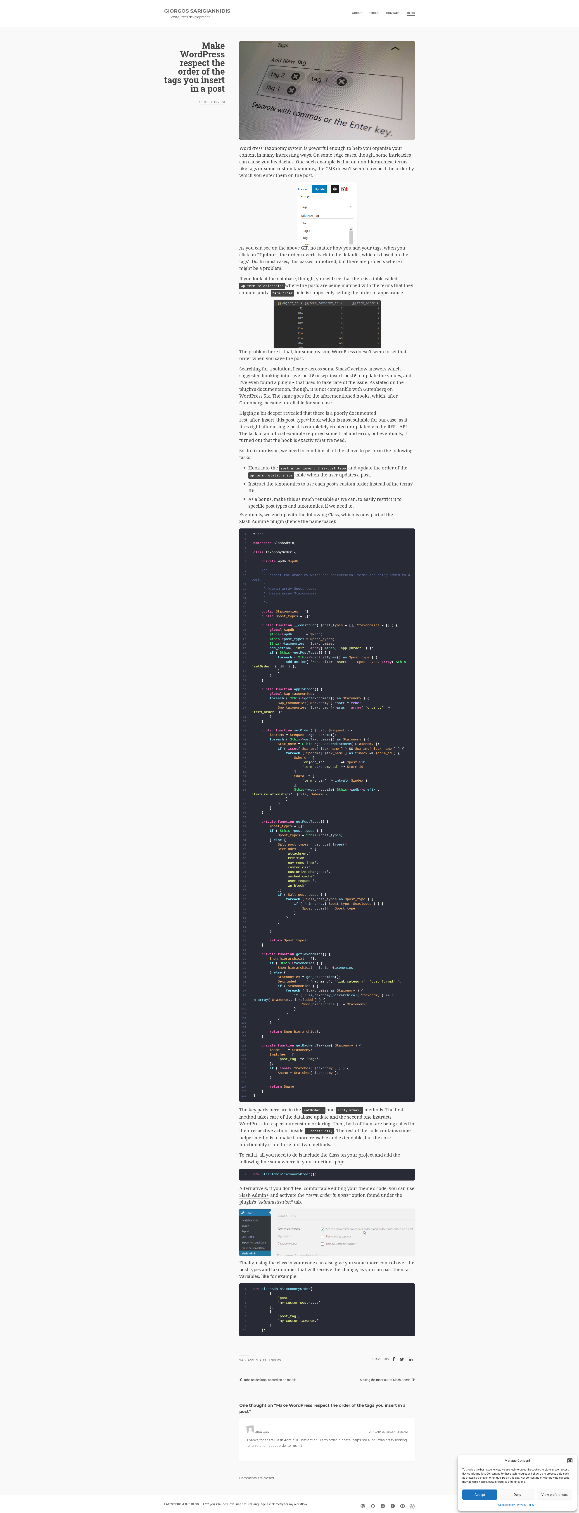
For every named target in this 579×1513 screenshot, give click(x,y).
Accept (480, 1495)
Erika (258, 1431)
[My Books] (412, 1506)
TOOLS (374, 13)
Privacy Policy (525, 1504)
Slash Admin (252, 521)
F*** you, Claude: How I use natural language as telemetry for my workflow (255, 1504)
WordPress (248, 1360)
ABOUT (357, 13)
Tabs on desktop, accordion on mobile (270, 1380)
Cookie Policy (506, 1504)
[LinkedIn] (410, 1359)
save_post (300, 375)
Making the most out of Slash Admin (385, 1380)
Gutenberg (272, 1360)
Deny (517, 1495)
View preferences (554, 1495)
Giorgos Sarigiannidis (197, 11)
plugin (285, 382)
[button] (570, 1460)
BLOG (411, 13)
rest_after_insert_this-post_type (272, 420)
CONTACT (393, 13)
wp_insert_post (337, 375)
